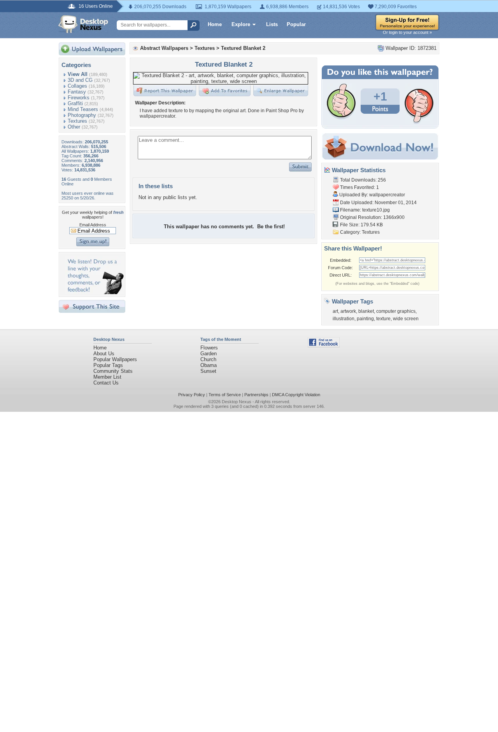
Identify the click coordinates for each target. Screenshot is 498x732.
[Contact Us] (94, 292)
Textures (77, 121)
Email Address (92, 224)
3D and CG (80, 80)
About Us (103, 353)
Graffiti (75, 103)
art (335, 311)
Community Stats (113, 371)
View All (78, 74)
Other (74, 127)
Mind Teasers (83, 109)
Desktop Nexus (236, 401)
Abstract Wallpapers (164, 48)
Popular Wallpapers (115, 359)
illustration (343, 318)
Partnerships (256, 394)
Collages (77, 86)
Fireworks (78, 98)
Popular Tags (108, 365)
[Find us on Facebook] (324, 345)
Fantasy (77, 92)
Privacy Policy (191, 394)
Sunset (208, 371)
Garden (208, 353)
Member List (107, 377)
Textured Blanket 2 (243, 48)
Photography (82, 115)
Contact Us (106, 383)
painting (365, 318)
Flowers (209, 348)
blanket (366, 311)
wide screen (406, 318)
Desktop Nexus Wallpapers (83, 24)
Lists (272, 24)
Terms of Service (225, 394)
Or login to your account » (407, 32)
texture (383, 318)
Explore (240, 24)
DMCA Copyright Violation (296, 394)
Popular (296, 24)
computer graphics (396, 311)
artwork (348, 311)
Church (208, 359)
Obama (208, 365)
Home (215, 24)
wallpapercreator (387, 195)
